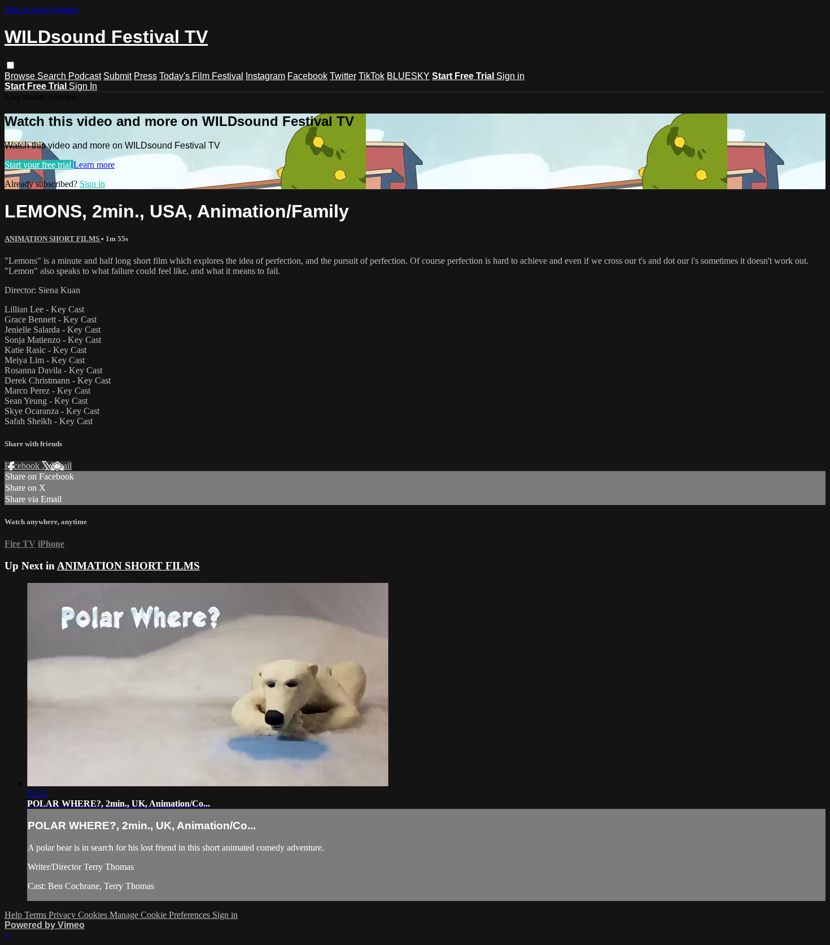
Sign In (83, 86)
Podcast (84, 76)
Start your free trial (39, 164)
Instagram (265, 76)
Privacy (63, 915)
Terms (36, 915)
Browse (21, 76)
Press (145, 76)
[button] (10, 65)
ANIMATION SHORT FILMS (53, 238)
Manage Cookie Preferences (161, 915)
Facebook (307, 76)
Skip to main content (41, 9)
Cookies (94, 915)
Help (14, 915)
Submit (117, 76)
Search (52, 76)
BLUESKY (408, 76)
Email (61, 466)
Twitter (343, 76)
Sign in (510, 76)
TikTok (372, 76)
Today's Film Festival (201, 76)
